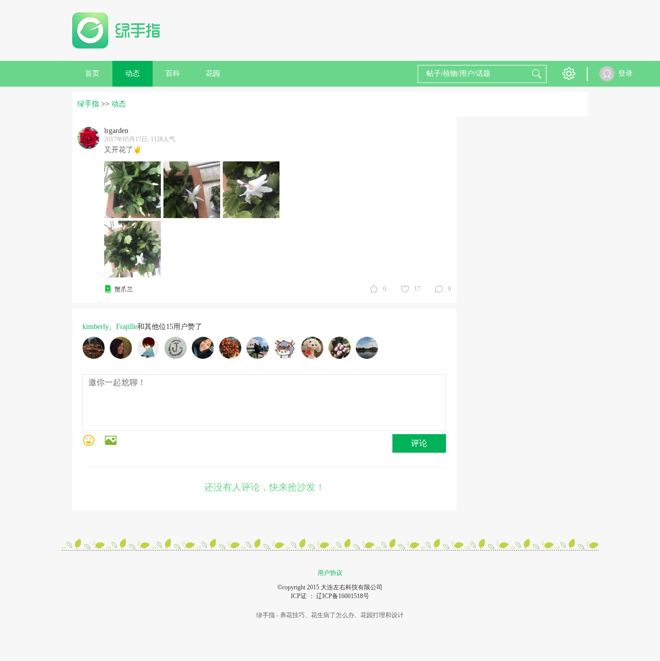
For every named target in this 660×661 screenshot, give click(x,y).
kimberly (95, 326)
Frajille (126, 326)
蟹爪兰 (123, 289)
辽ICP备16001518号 (342, 596)
